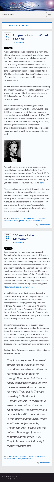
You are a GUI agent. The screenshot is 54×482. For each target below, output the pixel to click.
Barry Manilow (13, 218)
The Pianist (16, 458)
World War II (27, 458)
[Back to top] (48, 476)
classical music (26, 218)
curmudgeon (19, 42)
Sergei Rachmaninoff (33, 220)
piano (21, 220)
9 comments (45, 463)
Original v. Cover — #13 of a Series (30, 37)
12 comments (44, 225)
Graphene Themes (20, 479)
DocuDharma (8, 14)
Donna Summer (38, 218)
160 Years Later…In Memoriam (26, 237)
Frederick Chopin (11, 220)
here (42, 182)
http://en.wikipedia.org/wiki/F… (18, 286)
